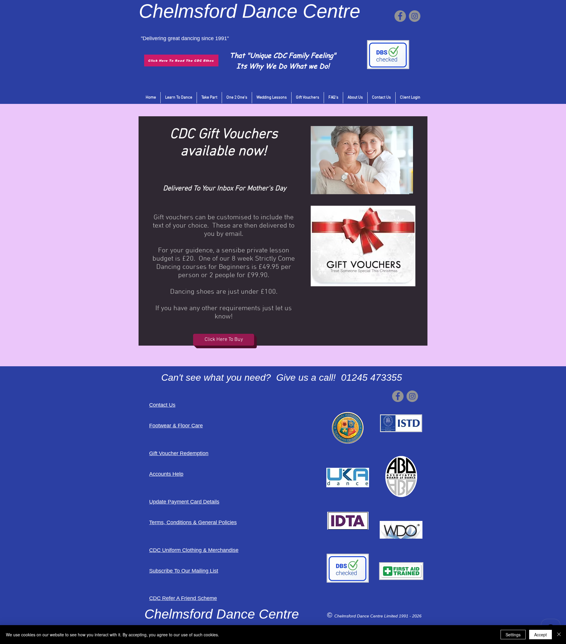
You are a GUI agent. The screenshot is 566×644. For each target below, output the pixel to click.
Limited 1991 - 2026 (403, 616)
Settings (513, 635)
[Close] (558, 634)
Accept (540, 635)
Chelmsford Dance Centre (359, 616)
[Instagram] (414, 16)
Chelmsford (188, 11)
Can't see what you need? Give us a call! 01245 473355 (281, 377)
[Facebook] (400, 16)
